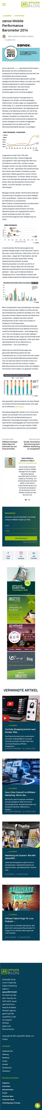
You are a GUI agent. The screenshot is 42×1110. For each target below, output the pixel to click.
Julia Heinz (9, 874)
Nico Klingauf (10, 937)
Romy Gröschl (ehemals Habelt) (21, 36)
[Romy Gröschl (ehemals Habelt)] (4, 36)
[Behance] (26, 499)
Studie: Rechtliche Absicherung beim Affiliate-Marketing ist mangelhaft (31, 445)
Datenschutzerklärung (30, 542)
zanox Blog (19, 406)
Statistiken (19, 16)
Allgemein (7, 16)
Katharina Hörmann (13, 748)
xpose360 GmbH (9, 992)
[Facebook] (29, 499)
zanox (16, 68)
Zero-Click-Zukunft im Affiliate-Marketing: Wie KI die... (20, 793)
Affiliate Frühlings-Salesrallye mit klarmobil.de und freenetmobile (10, 445)
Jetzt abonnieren (21, 538)
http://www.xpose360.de (27, 463)
